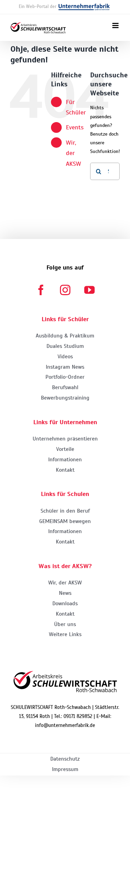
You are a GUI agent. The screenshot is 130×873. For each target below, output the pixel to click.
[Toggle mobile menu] (116, 25)
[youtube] (89, 290)
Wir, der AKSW (73, 153)
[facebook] (41, 290)
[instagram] (65, 290)
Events (75, 127)
